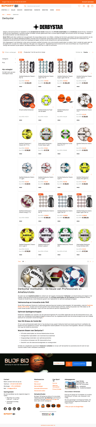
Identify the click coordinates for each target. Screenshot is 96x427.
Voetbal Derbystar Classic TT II (84, 110)
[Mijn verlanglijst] (79, 6)
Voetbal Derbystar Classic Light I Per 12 (46, 77)
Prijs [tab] (3, 62)
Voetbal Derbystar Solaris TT (84, 144)
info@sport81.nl (12, 388)
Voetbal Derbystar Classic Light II (65, 177)
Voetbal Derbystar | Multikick (63, 110)
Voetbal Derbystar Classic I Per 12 (27, 77)
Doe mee (69, 364)
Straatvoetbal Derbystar (26, 110)
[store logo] (10, 6)
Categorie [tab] (5, 59)
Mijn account (37, 384)
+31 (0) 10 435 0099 (16, 384)
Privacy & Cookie (57, 389)
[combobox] (47, 6)
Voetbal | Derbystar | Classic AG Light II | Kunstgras (83, 177)
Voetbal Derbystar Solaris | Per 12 (46, 211)
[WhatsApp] (18, 408)
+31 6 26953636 (16, 386)
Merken (9, 14)
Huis (3, 14)
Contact (36, 381)
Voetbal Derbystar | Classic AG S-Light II (27, 245)
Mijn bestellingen (38, 386)
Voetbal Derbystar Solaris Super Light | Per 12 (84, 211)
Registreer (49, 399)
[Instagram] (9, 408)
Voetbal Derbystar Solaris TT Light (26, 177)
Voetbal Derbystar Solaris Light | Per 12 (64, 211)
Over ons (55, 383)
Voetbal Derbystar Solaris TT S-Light (45, 177)
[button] (84, 6)
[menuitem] (6, 10)
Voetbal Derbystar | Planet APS (65, 245)
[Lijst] (21, 52)
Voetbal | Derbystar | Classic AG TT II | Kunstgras (25, 144)
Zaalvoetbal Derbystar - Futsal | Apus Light (45, 144)
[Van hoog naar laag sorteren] (93, 52)
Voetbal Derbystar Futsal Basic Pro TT (64, 144)
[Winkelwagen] (92, 6)
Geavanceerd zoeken (39, 390)
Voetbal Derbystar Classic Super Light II (84, 77)
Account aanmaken (88, 2)
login (55, 399)
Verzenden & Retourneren (41, 388)
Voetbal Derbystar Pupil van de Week (45, 110)
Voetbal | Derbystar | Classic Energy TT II (25, 211)
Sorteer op (79, 52)
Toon (19, 261)
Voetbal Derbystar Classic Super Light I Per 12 (65, 77)
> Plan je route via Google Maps (74, 406)
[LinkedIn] (14, 408)
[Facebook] (5, 408)
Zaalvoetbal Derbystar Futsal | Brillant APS (83, 245)
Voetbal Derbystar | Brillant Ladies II (44, 245)
